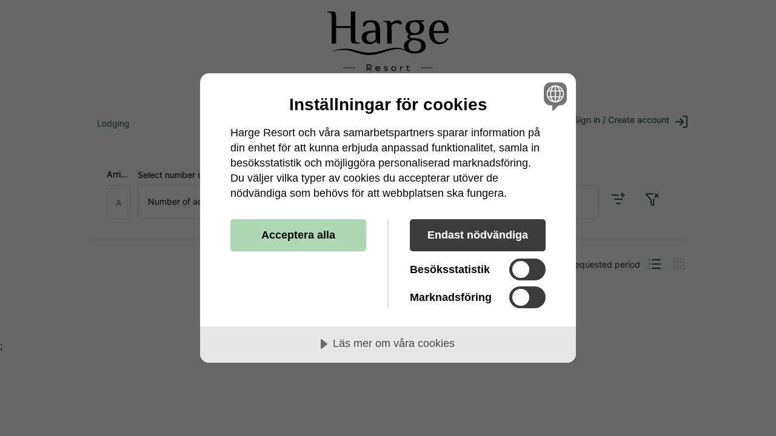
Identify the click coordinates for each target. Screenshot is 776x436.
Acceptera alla (298, 235)
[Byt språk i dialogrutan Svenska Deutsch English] (553, 96)
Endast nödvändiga (477, 235)
